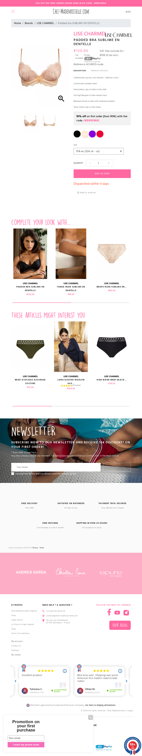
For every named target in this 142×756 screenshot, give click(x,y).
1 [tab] (42, 302)
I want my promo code (26, 744)
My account (17, 641)
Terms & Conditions (20, 633)
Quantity (78, 163)
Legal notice (17, 619)
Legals (130, 710)
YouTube (117, 612)
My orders (16, 654)
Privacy (35, 548)
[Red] (99, 136)
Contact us (16, 645)
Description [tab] (80, 70)
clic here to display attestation (100, 705)
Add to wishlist (87, 192)
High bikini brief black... (112, 379)
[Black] (77, 136)
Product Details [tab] (99, 70)
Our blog (120, 625)
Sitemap (15, 650)
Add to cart (102, 173)
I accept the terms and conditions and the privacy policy (45, 473)
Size (75, 144)
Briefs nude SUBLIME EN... (112, 286)
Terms (41, 548)
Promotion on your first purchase (26, 726)
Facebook (109, 612)
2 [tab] (100, 302)
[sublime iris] (92, 136)
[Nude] (84, 136)
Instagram (126, 612)
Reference (79, 64)
